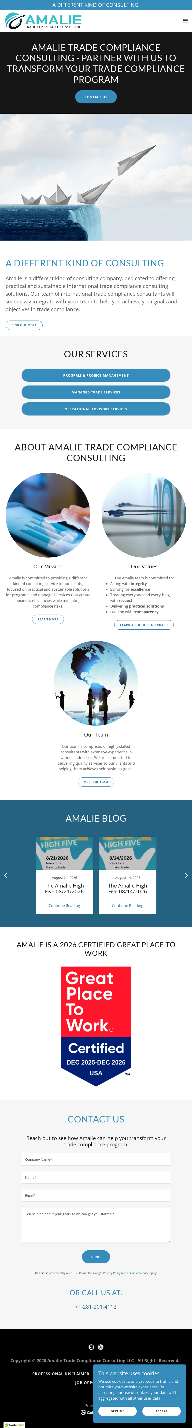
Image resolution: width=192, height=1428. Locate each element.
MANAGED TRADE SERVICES (96, 392)
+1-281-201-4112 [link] (96, 1306)
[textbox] (96, 1159)
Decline (117, 1411)
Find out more (24, 325)
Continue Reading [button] (64, 905)
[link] (43, 20)
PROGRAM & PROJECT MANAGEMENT (96, 375)
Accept (162, 1411)
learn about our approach (144, 625)
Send (96, 1257)
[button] (185, 20)
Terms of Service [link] (138, 1273)
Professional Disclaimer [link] (60, 1373)
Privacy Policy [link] (112, 1273)
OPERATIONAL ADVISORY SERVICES (96, 409)
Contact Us (96, 97)
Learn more (48, 619)
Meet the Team (96, 782)
